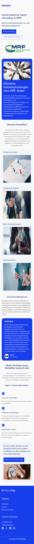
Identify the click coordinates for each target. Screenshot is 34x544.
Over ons (4, 507)
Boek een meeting (9, 31)
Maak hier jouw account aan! (14, 459)
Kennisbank (5, 504)
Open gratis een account (12, 37)
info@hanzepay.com (8, 525)
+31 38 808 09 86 (7, 522)
